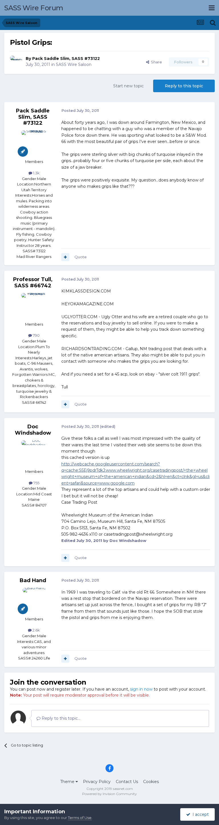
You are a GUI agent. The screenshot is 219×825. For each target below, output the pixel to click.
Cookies (151, 781)
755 (36, 483)
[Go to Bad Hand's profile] (34, 601)
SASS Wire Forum (33, 8)
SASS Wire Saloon (74, 64)
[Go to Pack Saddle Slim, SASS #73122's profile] (16, 62)
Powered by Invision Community (109, 794)
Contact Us (127, 781)
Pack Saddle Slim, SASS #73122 (66, 58)
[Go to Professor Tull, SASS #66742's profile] (34, 306)
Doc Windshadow (33, 429)
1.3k (36, 173)
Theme (68, 781)
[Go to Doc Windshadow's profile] (34, 453)
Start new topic (128, 85)
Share (155, 62)
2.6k (36, 630)
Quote (80, 257)
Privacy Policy (97, 781)
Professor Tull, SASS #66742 (32, 282)
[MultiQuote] (65, 257)
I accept (199, 814)
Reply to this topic (184, 85)
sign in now (141, 689)
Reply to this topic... (60, 718)
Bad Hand (33, 580)
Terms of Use (80, 817)
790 (36, 335)
